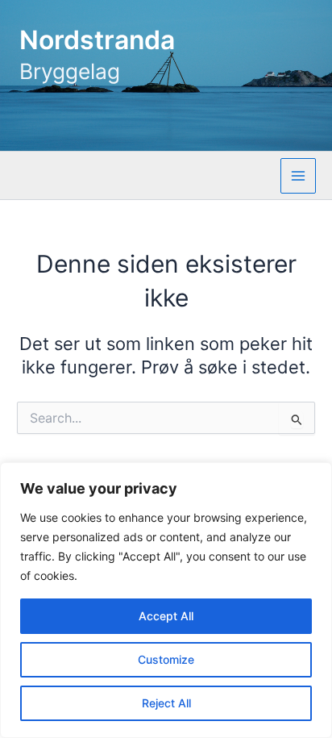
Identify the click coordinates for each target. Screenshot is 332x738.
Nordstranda (97, 40)
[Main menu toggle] (298, 176)
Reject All (166, 703)
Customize (166, 659)
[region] (166, 600)
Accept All (166, 616)
